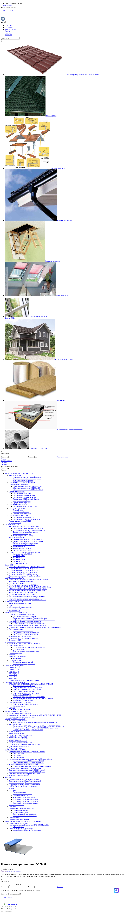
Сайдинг (12, 708)
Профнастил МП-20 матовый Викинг (26, 499)
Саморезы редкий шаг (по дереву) (24, 814)
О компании (9, 25)
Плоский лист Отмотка (21, 512)
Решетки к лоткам (19, 649)
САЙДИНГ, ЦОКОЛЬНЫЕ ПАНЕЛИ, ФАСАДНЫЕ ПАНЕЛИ (31, 684)
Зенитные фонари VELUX (18, 741)
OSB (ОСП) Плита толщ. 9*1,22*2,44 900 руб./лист (26, 567)
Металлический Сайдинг (21, 709)
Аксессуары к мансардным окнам (20, 735)
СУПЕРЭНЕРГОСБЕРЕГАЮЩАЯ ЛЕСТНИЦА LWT (28, 589)
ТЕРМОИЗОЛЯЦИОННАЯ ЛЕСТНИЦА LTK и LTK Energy (30, 587)
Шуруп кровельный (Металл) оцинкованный (24, 785)
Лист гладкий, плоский (17, 508)
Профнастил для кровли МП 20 (20, 521)
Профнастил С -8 (15, 523)
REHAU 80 (13, 678)
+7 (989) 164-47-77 (7, 897)
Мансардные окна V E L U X (15, 719)
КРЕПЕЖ (8, 777)
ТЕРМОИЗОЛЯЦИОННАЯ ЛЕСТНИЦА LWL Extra (27, 590)
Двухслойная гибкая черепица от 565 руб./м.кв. (29, 530)
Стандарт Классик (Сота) (21, 550)
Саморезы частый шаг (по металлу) (25, 816)
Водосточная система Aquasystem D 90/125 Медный (27, 770)
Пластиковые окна (15, 748)
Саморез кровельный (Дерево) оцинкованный (25, 781)
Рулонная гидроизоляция (17, 656)
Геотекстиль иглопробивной (23, 662)
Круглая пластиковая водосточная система (23, 764)
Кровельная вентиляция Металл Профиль (23, 638)
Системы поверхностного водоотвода (26, 651)
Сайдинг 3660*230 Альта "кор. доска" (26, 693)
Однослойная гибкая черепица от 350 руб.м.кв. (29, 528)
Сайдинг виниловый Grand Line (20, 702)
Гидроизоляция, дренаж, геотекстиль (17, 642)
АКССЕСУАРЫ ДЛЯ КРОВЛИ (16, 612)
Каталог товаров (10, 29)
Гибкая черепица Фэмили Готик (24, 545)
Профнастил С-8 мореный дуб (23, 517)
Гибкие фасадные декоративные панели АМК (29, 697)
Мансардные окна (15, 724)
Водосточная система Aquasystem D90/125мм (24, 774)
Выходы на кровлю (15, 731)
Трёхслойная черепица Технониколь (25, 532)
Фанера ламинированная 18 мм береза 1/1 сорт (25, 576)
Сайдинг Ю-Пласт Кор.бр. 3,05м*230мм (27, 689)
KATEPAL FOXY (19, 556)
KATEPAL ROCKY (20, 561)
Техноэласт (17, 658)
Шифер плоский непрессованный (20, 607)
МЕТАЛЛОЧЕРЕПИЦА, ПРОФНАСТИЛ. (19, 473)
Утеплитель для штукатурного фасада (22, 717)
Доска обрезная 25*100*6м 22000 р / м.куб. (24, 568)
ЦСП (10, 605)
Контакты (8, 35)
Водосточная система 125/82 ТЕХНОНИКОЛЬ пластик (32, 766)
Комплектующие (19, 546)
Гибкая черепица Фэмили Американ (25, 543)
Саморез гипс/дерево (20, 810)
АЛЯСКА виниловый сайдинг (23, 691)
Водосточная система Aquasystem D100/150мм (25, 768)
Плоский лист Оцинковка (22, 514)
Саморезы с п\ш (14, 817)
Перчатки (12, 807)
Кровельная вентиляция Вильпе (20, 636)
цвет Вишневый (18, 757)
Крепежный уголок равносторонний (25, 803)
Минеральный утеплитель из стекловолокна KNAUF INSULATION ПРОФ (35, 715)
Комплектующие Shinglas (22, 534)
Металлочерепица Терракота (23, 481)
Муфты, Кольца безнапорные (19, 609)
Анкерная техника (19, 792)
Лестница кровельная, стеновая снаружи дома (29, 623)
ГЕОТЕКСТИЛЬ (15, 660)
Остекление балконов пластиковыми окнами (24, 744)
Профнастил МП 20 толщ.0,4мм (24, 495)
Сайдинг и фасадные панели (15, 682)
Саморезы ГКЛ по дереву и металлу (21, 808)
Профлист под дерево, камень (19, 515)
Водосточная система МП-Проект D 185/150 (28, 761)
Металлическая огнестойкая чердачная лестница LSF (27, 600)
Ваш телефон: (32, 457)
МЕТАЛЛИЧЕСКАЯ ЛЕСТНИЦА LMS (23, 592)
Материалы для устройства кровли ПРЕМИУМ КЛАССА (29, 825)
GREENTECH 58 (15, 669)
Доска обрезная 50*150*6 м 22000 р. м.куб (23, 574)
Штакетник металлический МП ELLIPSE (27, 486)
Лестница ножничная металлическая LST (23, 598)
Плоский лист (18, 510)
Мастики (12, 655)
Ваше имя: (4, 457)
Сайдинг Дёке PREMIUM (22, 695)
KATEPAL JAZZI (19, 557)
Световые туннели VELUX (18, 739)
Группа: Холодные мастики (18, 823)
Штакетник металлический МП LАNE (26, 488)
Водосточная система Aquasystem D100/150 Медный (27, 772)
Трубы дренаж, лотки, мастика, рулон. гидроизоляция (23, 821)
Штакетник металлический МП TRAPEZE (28, 490)
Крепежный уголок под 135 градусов (26, 801)
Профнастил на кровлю (17, 492)
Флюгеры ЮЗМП (15, 640)
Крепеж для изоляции (16, 805)
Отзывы (7, 31)
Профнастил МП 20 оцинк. (22, 493)
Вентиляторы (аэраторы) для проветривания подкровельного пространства (35, 627)
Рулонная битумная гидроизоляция (21, 828)
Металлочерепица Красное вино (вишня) (27, 479)
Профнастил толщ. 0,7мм (21, 503)
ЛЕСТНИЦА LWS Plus (17, 583)
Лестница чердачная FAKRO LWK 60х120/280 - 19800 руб (29, 579)
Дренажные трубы (15, 653)
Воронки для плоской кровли (19, 775)
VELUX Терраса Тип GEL (18, 737)
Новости (8, 33)
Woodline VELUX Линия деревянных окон (28, 730)
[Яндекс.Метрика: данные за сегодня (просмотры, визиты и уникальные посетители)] (10, 904)
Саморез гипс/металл (20, 812)
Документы (9, 27)
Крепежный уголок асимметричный (25, 799)
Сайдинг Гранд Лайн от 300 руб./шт (25, 704)
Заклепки (12, 788)
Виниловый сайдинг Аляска (23, 700)
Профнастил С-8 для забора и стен (25, 506)
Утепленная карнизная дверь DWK (21, 581)
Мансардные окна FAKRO (18, 720)
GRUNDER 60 (14, 671)
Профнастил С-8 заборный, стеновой (22, 482)
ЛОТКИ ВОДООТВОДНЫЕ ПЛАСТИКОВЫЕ (29, 647)
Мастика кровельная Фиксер (23, 536)
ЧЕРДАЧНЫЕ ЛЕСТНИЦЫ (14, 578)
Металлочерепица (15, 475)
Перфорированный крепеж (22, 794)
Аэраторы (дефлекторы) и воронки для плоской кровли (28, 625)
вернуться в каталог (14, 871)
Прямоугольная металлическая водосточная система (27, 752)
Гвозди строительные (20, 796)
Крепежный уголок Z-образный (24, 797)
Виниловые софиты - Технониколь (25, 616)
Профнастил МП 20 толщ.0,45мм (24, 497)
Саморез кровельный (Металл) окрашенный (24, 783)
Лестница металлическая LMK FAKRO (22, 594)
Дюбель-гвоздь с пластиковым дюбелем (23, 786)
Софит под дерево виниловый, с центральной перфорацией (34, 620)
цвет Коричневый (19, 753)
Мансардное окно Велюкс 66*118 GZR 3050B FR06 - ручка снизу (35, 728)
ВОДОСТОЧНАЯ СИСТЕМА (15, 750)
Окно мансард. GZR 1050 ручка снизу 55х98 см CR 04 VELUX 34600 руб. (38, 726)
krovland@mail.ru (6, 5)
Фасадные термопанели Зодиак (24, 686)
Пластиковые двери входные (19, 746)
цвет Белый (17, 755)
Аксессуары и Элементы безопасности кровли (25, 622)
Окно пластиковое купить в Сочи (20, 742)
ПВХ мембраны (18, 827)
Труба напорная (14, 611)
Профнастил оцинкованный (18, 504)
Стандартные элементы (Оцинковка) (26, 633)
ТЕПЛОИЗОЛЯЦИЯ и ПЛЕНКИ (16, 711)
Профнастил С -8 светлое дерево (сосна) (27, 519)
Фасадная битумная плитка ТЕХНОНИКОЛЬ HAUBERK (33, 698)
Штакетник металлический (18, 484)
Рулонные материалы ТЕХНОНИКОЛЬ (27, 830)
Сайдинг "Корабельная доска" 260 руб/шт (27, 687)
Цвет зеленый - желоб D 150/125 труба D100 (28, 763)
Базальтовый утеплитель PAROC (20, 713)
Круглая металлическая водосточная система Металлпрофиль (30, 759)
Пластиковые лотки (16, 645)
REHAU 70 (13, 677)
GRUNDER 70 (14, 673)
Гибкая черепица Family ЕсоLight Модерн (27, 539)
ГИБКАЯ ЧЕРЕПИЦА (13, 525)
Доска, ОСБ (9, 565)
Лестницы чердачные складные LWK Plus (23, 585)
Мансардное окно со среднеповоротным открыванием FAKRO (35, 722)
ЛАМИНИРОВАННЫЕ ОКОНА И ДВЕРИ (24, 680)
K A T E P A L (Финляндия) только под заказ (24, 552)
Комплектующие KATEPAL (22, 554)
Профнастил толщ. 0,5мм (21, 501)
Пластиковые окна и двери (14, 666)
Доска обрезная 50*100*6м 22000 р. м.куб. (23, 572)
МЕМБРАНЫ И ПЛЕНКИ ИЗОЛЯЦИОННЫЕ (25, 644)
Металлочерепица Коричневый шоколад (27, 477)
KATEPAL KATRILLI (20, 559)
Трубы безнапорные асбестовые (20, 603)
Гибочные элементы (16, 629)
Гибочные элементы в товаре (23, 631)
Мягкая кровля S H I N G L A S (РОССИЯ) (23, 526)
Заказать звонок (62, 457)
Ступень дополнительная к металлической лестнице (27, 596)
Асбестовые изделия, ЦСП (14, 601)
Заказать (4, 871)
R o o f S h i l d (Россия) (17, 537)
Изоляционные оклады (17, 733)
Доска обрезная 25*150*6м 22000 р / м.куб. (24, 570)
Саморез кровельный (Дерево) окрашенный (24, 779)
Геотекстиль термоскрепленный (24, 664)
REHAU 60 (13, 675)
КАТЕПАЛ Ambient (20, 563)
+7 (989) (7, 10)
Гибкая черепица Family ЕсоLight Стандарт (28, 541)
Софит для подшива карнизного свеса (22, 614)
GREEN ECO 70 (14, 667)
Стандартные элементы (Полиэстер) (25, 634)
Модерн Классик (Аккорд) (22, 548)
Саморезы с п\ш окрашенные (19, 819)
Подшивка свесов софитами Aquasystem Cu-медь (30, 618)
